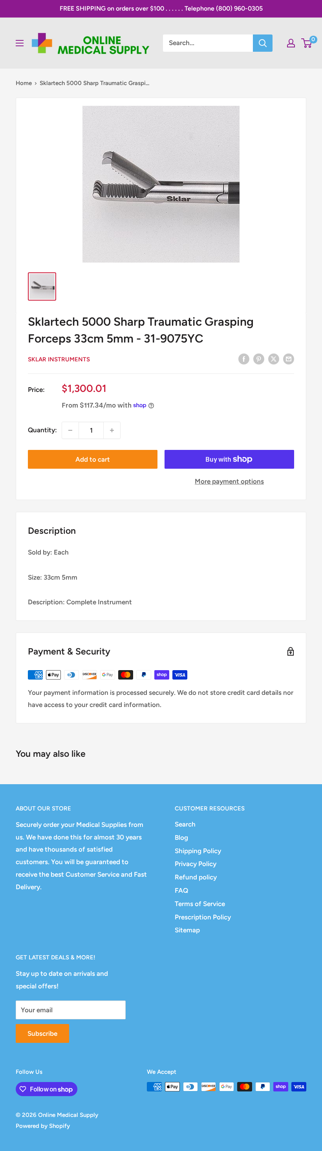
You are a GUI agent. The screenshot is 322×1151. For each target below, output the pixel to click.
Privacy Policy (195, 864)
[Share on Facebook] (243, 358)
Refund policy (196, 877)
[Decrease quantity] (70, 430)
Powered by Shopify (43, 1125)
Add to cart (92, 459)
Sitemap (187, 930)
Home (24, 83)
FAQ (181, 890)
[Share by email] (288, 358)
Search (185, 824)
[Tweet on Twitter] (273, 358)
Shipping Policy (198, 851)
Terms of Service (200, 904)
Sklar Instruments (59, 359)
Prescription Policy (203, 917)
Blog (181, 837)
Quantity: (42, 430)
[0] (307, 43)
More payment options (229, 481)
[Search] (263, 43)
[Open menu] (20, 43)
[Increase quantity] (112, 430)
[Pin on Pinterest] (258, 358)
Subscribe (42, 1033)
